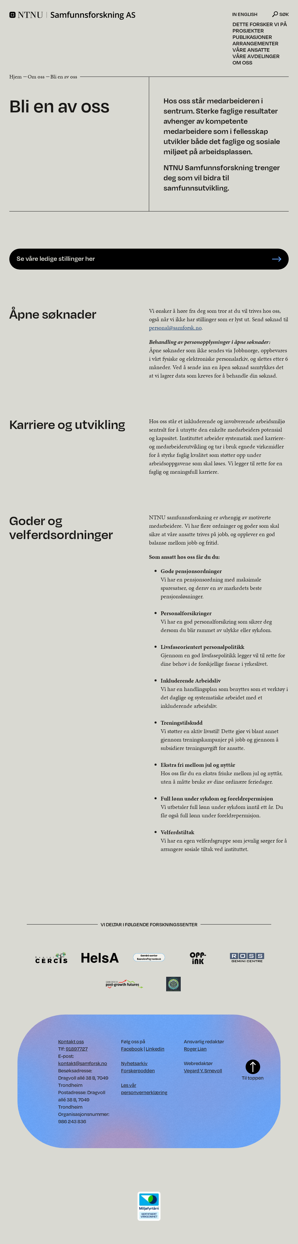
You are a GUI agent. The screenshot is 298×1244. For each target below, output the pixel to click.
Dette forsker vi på (260, 24)
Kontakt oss (71, 1041)
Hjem (15, 76)
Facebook (132, 1048)
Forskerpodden (138, 1070)
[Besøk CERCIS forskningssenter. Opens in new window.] (51, 957)
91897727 (77, 1048)
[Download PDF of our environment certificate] (149, 1205)
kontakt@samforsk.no (82, 1063)
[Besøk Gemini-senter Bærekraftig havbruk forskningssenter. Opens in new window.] (149, 957)
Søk (284, 14)
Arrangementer (256, 43)
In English (245, 14)
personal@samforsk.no (175, 328)
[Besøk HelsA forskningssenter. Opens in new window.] (100, 957)
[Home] (120, 16)
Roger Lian (195, 1048)
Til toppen (253, 1077)
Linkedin (155, 1048)
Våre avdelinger (256, 56)
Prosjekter (248, 30)
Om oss (242, 62)
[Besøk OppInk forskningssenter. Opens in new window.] (198, 957)
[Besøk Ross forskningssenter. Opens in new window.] (246, 957)
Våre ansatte (251, 49)
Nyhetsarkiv (134, 1063)
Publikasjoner (252, 37)
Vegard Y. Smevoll (203, 1070)
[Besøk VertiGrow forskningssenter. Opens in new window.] (173, 983)
